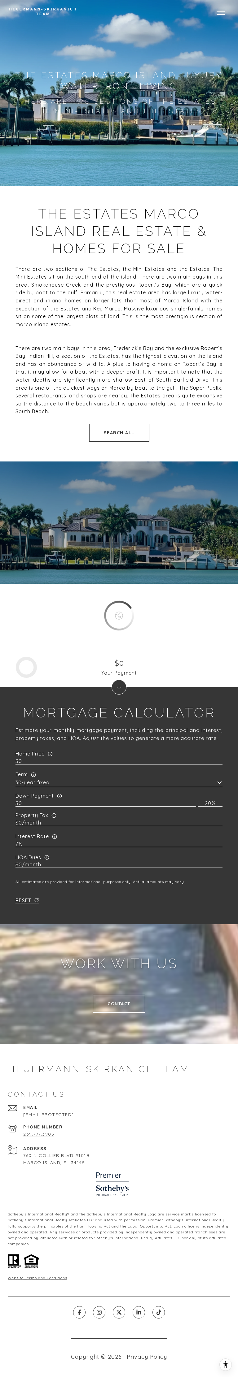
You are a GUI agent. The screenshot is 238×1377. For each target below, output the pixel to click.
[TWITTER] (119, 1312)
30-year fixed (32, 782)
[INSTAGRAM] (99, 1312)
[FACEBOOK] (79, 1312)
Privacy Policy (147, 1356)
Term (21, 774)
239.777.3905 (38, 1134)
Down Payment (34, 796)
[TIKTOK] (158, 1312)
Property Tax (31, 815)
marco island (32, 324)
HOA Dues (28, 857)
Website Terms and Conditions (37, 1277)
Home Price (30, 754)
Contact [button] (119, 1004)
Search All (119, 432)
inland (55, 300)
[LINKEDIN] (139, 1312)
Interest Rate (32, 836)
